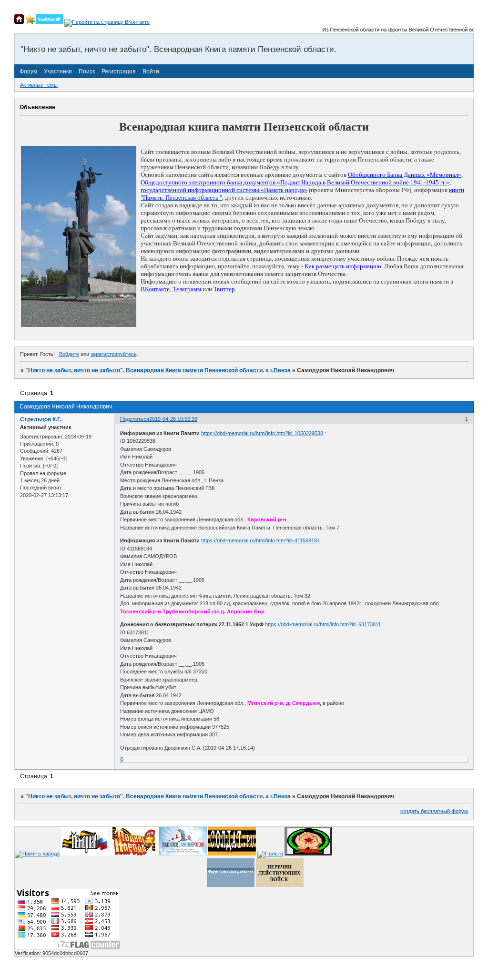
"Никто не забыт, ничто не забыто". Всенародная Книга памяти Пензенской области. (144, 370)
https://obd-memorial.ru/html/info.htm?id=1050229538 (262, 433)
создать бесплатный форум (434, 811)
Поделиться (134, 419)
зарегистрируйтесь (114, 354)
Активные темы (39, 85)
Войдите (69, 354)
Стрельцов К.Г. (40, 419)
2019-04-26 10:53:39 (173, 419)
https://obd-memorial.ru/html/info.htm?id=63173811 (323, 624)
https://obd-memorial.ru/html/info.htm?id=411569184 (260, 540)
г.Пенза (280, 370)
